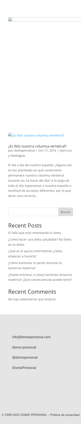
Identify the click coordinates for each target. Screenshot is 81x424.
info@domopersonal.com (31, 337)
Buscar (66, 212)
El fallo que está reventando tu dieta (34, 233)
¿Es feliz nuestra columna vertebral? (37, 146)
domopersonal (24, 150)
